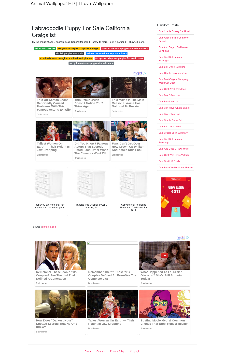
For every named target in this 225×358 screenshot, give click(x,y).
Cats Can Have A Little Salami (174, 107)
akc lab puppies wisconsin (69, 53)
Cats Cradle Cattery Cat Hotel (174, 31)
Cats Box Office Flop (169, 114)
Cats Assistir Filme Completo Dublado (174, 39)
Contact (101, 351)
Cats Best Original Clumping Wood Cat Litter (173, 81)
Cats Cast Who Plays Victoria (174, 155)
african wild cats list (44, 48)
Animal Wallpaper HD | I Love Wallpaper (72, 3)
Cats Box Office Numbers (172, 66)
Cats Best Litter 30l (168, 101)
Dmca (88, 351)
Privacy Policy (117, 351)
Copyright (135, 351)
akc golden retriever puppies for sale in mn (91, 63)
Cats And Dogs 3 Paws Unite (174, 148)
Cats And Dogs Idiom (170, 126)
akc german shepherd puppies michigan (78, 48)
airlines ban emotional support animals (106, 53)
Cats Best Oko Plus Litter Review (176, 167)
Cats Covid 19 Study (169, 161)
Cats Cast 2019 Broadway (172, 89)
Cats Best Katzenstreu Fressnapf (170, 140)
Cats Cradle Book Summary (173, 132)
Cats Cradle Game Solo (171, 120)
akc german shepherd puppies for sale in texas (119, 58)
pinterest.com (49, 226)
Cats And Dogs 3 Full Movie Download (173, 49)
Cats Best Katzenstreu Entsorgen (170, 58)
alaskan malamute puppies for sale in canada (125, 48)
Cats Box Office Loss (169, 95)
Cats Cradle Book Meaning (173, 73)
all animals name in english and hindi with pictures (66, 58)
